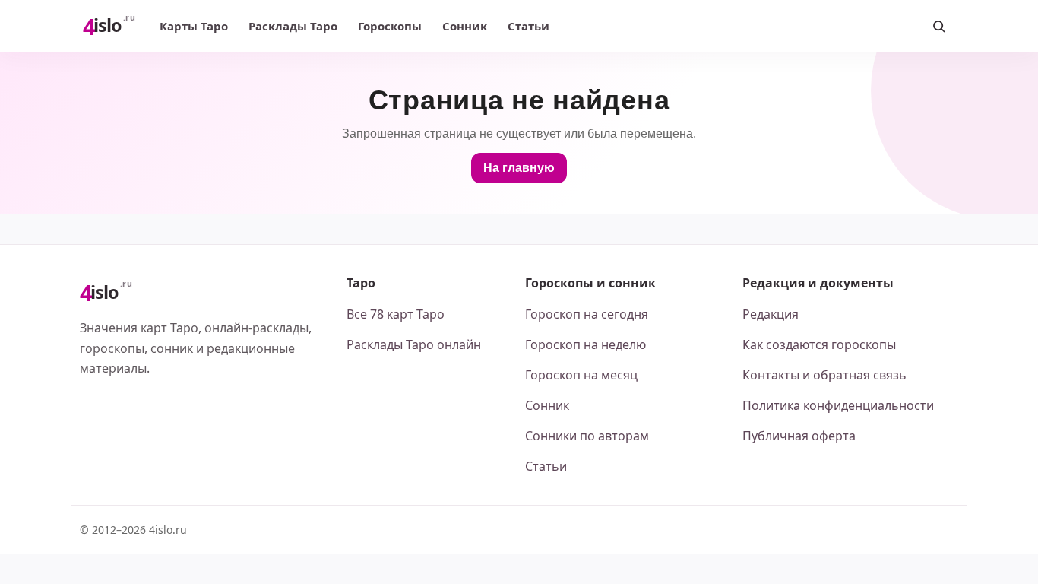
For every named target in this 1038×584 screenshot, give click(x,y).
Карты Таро (194, 25)
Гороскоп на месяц (581, 375)
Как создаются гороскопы (819, 344)
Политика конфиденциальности (838, 405)
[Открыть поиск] (938, 26)
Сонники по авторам (587, 435)
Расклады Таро (292, 25)
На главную (519, 167)
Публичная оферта (799, 435)
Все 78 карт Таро (396, 314)
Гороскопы (390, 25)
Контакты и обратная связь (824, 375)
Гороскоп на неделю (585, 344)
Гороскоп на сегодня (586, 314)
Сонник (464, 25)
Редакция (770, 314)
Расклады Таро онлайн (414, 344)
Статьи (528, 25)
